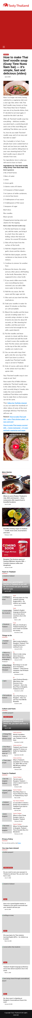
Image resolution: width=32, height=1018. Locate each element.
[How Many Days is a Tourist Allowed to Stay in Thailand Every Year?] (7, 793)
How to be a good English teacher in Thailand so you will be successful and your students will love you (15, 905)
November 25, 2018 (18, 674)
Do (13, 639)
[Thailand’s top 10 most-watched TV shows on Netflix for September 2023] (7, 750)
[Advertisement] (16, 27)
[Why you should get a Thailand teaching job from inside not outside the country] (7, 627)
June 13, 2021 (8, 504)
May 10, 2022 (17, 797)
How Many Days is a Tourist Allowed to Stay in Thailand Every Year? (20, 793)
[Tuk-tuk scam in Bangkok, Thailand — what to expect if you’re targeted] (7, 782)
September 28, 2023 (18, 754)
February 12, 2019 (18, 833)
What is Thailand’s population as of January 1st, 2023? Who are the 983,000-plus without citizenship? (21, 763)
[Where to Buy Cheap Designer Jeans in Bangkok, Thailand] (7, 817)
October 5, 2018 (18, 703)
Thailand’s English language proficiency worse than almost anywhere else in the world (19, 613)
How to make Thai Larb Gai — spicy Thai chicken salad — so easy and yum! (15, 419)
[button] (4, 46)
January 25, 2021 (18, 649)
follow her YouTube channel (17, 403)
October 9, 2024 (18, 786)
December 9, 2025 (18, 632)
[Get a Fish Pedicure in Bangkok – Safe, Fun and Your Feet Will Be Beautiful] (7, 698)
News (5, 993)
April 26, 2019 (17, 810)
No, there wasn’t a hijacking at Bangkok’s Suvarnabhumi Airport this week (15, 1000)
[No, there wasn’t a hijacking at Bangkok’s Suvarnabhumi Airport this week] (16, 986)
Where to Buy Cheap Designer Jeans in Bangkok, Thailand (19, 817)
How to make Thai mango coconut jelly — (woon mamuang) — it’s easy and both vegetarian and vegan (15, 428)
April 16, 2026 (8, 591)
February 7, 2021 (8, 534)
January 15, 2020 (8, 567)
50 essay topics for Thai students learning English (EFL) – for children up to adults (15, 937)
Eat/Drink (6, 54)
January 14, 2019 (18, 659)
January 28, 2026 (8, 1004)
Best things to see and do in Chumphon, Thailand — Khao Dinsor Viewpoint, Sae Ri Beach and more (20, 668)
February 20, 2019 (18, 821)
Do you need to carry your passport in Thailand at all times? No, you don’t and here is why (15, 874)
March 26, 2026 (17, 605)
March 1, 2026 (17, 619)
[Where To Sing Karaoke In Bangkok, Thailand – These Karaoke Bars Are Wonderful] (7, 829)
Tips (14, 800)
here (19, 843)
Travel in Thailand (17, 777)
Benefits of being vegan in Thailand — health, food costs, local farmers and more (15, 530)
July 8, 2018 (7, 76)
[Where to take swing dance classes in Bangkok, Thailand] (7, 656)
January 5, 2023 (18, 769)
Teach (5, 579)
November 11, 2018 (18, 690)
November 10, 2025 (18, 742)
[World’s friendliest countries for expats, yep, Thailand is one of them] (7, 737)
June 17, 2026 (8, 728)
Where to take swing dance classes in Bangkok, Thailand (19, 656)
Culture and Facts (8, 716)
